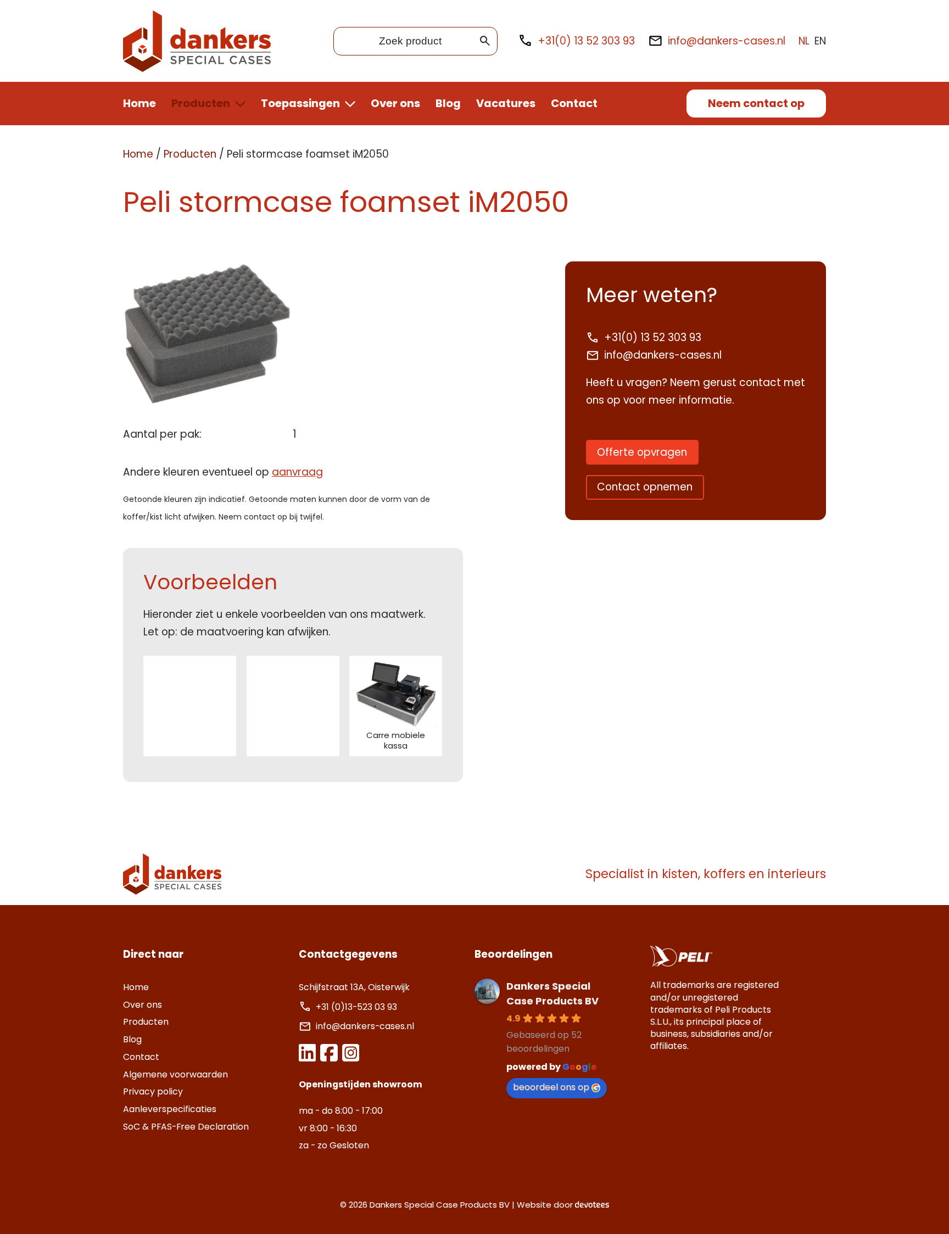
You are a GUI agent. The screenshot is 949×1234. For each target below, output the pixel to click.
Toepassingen (300, 103)
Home (139, 103)
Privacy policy (153, 1091)
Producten (200, 103)
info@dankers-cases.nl (726, 40)
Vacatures (505, 103)
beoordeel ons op (551, 1087)
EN (820, 40)
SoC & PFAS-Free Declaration (186, 1126)
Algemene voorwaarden (175, 1074)
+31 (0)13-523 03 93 (357, 1007)
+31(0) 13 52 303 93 (586, 40)
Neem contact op (756, 103)
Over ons (395, 103)
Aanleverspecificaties (169, 1109)
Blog (448, 103)
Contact (574, 103)
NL (804, 40)
